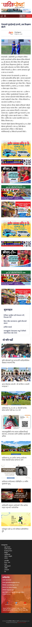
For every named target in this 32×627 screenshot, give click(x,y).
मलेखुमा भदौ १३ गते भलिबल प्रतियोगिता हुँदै (15, 530)
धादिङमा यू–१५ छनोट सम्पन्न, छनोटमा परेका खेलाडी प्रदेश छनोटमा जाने (14, 459)
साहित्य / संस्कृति (8, 556)
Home (4, 608)
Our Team (23, 608)
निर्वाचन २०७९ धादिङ (23, 610)
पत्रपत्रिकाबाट (7, 554)
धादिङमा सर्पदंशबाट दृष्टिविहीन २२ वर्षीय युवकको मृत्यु (15, 482)
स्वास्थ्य (6, 558)
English (29, 16)
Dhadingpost (17, 32)
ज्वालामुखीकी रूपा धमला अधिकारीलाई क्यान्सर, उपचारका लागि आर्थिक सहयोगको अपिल (16, 434)
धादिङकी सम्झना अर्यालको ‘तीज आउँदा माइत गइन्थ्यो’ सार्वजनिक (15, 506)
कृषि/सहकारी (7, 566)
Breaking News (8, 551)
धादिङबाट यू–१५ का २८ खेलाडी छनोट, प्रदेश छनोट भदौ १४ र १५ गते (14, 409)
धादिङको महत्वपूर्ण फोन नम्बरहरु (10, 610)
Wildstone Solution (22, 622)
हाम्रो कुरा (9, 608)
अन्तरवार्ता (6, 570)
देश (5, 572)
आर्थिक (6, 568)
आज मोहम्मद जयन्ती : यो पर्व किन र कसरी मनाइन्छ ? (15, 385)
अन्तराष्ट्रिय (6, 561)
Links (18, 608)
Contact (14, 608)
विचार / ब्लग (7, 562)
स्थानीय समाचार (7, 549)
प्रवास (5, 564)
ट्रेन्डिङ (24, 16)
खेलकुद (6, 553)
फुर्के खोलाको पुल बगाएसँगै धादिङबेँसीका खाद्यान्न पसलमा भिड (15, 361)
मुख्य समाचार (7, 547)
